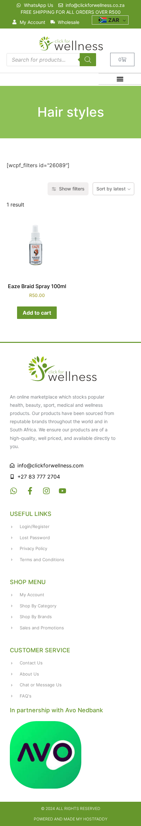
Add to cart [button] (37, 312)
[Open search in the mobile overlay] (51, 59)
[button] (119, 78)
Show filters (72, 188)
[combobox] (113, 188)
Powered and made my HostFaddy (71, 818)
